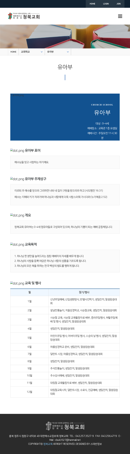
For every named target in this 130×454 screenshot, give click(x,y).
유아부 (50, 51)
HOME (13, 52)
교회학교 (25, 51)
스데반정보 (96, 444)
